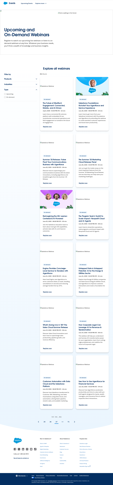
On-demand (10, 97)
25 (44, 422)
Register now (47, 127)
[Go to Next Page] (74, 422)
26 (50, 422)
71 (68, 422)
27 (56, 422)
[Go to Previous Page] (38, 422)
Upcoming (9, 94)
